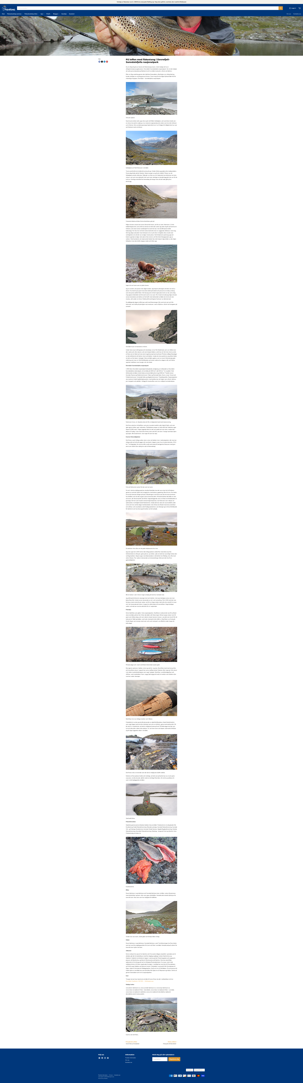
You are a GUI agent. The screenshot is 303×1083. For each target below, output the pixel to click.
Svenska (189, 1070)
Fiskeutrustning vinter (31, 14)
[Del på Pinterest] (107, 62)
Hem (3, 14)
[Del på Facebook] (99, 62)
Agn (42, 14)
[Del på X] (102, 62)
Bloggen (55, 14)
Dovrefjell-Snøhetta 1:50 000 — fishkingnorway (139, 981)
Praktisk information (130, 1058)
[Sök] (281, 8)
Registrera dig (174, 1059)
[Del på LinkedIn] (104, 62)
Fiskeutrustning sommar (14, 14)
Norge (198, 1070)
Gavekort (71, 14)
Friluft (48, 14)
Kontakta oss (297, 14)
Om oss (289, 14)
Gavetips (64, 14)
